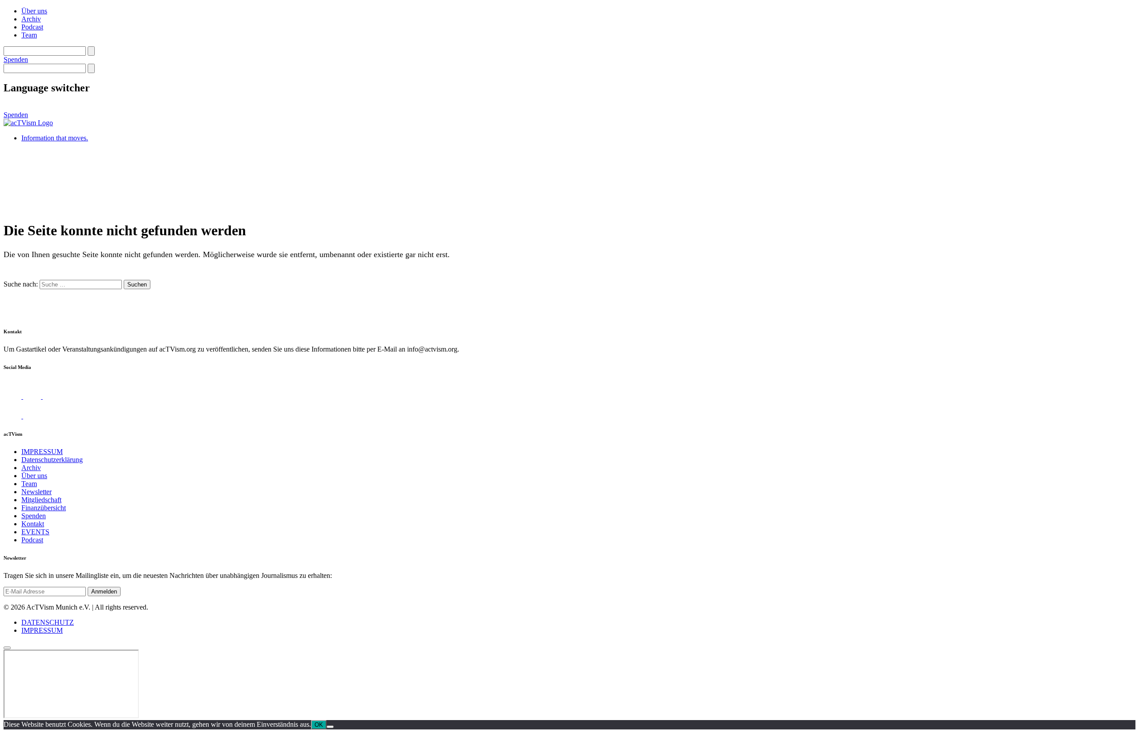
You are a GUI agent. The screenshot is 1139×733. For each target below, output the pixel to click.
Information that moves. (54, 138)
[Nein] (330, 726)
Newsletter (36, 491)
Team (29, 35)
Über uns (34, 11)
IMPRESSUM (42, 451)
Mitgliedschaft (41, 500)
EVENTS (35, 532)
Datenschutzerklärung (52, 459)
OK (319, 724)
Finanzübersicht (43, 508)
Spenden (16, 59)
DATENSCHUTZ (47, 622)
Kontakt (32, 524)
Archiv (31, 19)
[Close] (7, 648)
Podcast (32, 27)
